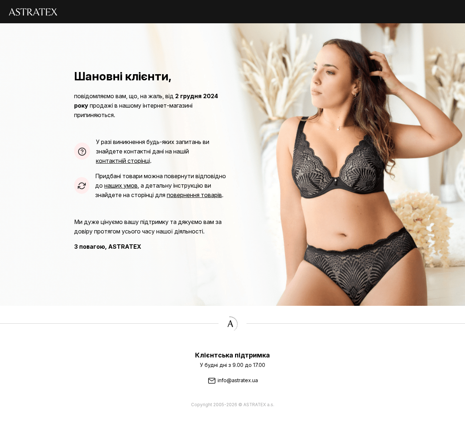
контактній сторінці (123, 160)
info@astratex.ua (237, 380)
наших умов (121, 185)
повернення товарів (194, 195)
